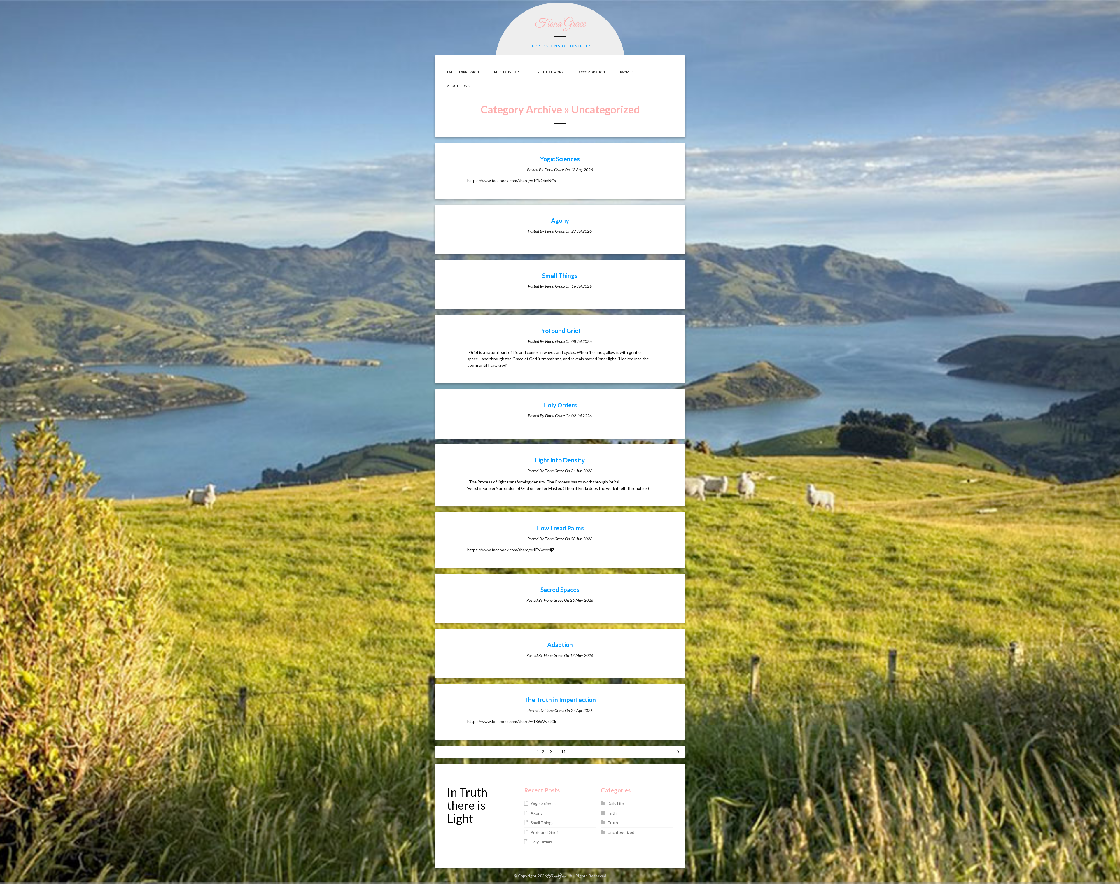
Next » (678, 751)
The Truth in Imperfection (560, 699)
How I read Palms (560, 528)
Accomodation (592, 72)
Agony (560, 220)
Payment (628, 72)
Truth (613, 822)
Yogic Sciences (560, 158)
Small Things (560, 275)
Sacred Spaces (560, 589)
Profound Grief (560, 330)
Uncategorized (621, 832)
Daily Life (616, 803)
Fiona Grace (560, 24)
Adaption (560, 644)
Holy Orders (560, 404)
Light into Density (560, 460)
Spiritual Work (550, 72)
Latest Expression (463, 72)
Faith (612, 813)
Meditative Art (507, 72)
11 (563, 751)
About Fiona (458, 85)
